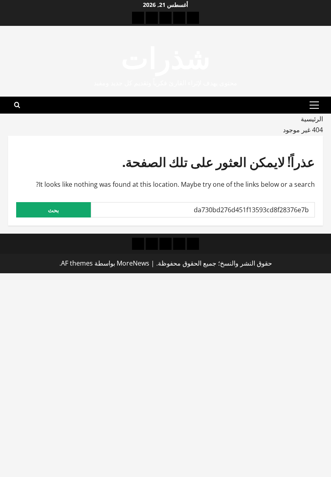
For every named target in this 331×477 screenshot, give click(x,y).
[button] (314, 105)
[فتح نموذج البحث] (17, 105)
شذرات (165, 55)
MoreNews (133, 263)
